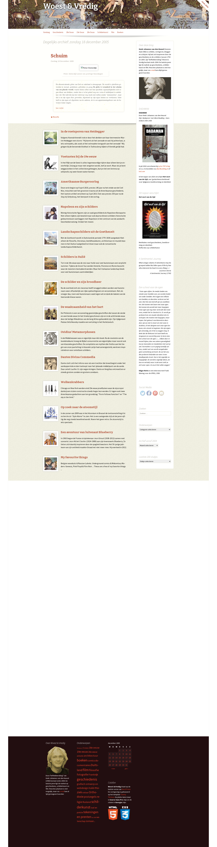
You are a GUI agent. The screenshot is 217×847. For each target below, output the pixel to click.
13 (113, 758)
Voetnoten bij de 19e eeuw (79, 156)
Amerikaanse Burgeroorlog (80, 181)
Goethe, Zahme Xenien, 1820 (196, 23)
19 (110, 761)
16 (123, 758)
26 (110, 765)
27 (113, 765)
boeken (120, 32)
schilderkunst (102, 32)
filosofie (56, 117)
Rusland (87, 802)
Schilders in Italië (73, 256)
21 (116, 761)
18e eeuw (70, 32)
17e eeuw (85, 748)
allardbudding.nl (162, 169)
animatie (80, 756)
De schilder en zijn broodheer (81, 282)
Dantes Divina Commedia (78, 357)
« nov (113, 768)
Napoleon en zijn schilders (79, 206)
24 (126, 761)
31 (126, 765)
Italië (91, 788)
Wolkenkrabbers (72, 382)
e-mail (152, 70)
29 (120, 765)
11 (130, 754)
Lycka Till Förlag (164, 166)
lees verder (60, 108)
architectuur (91, 755)
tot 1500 (94, 817)
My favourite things (74, 457)
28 (116, 765)
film (112, 32)
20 (113, 761)
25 (130, 761)
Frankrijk (93, 774)
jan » (126, 768)
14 (116, 758)
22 (120, 761)
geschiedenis (58, 32)
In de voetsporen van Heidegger (83, 131)
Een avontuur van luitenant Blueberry (87, 432)
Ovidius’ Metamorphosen (78, 332)
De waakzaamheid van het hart (82, 307)
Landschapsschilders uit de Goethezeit (87, 231)
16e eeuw (79, 748)
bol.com (142, 171)
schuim (59, 56)
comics (91, 760)
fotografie (82, 774)
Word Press (126, 789)
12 (110, 758)
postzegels (90, 796)
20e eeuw (91, 32)
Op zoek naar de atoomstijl (79, 407)
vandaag (46, 32)
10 (126, 754)
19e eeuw (80, 32)
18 (130, 758)
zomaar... (90, 821)
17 (126, 758)
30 (123, 765)
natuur (85, 792)
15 (120, 758)
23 (123, 761)
